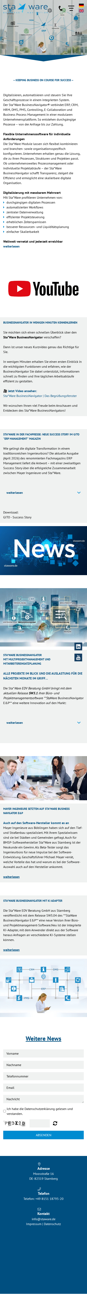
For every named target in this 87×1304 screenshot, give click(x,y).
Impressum (33, 1224)
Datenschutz (52, 1224)
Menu (71, 8)
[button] (43, 50)
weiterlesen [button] (14, 493)
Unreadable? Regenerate (55, 1123)
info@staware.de (43, 1219)
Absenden (43, 1135)
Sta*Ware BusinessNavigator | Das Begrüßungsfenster (40, 396)
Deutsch (81, 5)
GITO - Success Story (17, 517)
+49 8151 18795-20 (49, 1199)
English (81, 11)
